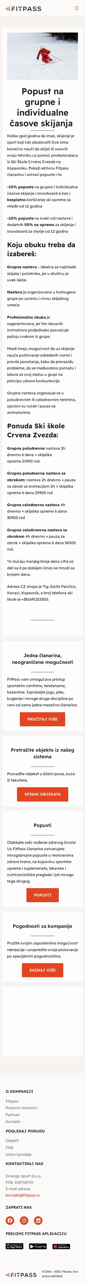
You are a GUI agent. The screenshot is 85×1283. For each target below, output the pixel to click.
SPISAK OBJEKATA (43, 794)
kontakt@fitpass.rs (23, 1195)
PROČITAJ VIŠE (42, 719)
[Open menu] (76, 8)
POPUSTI (42, 895)
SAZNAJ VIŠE (43, 970)
